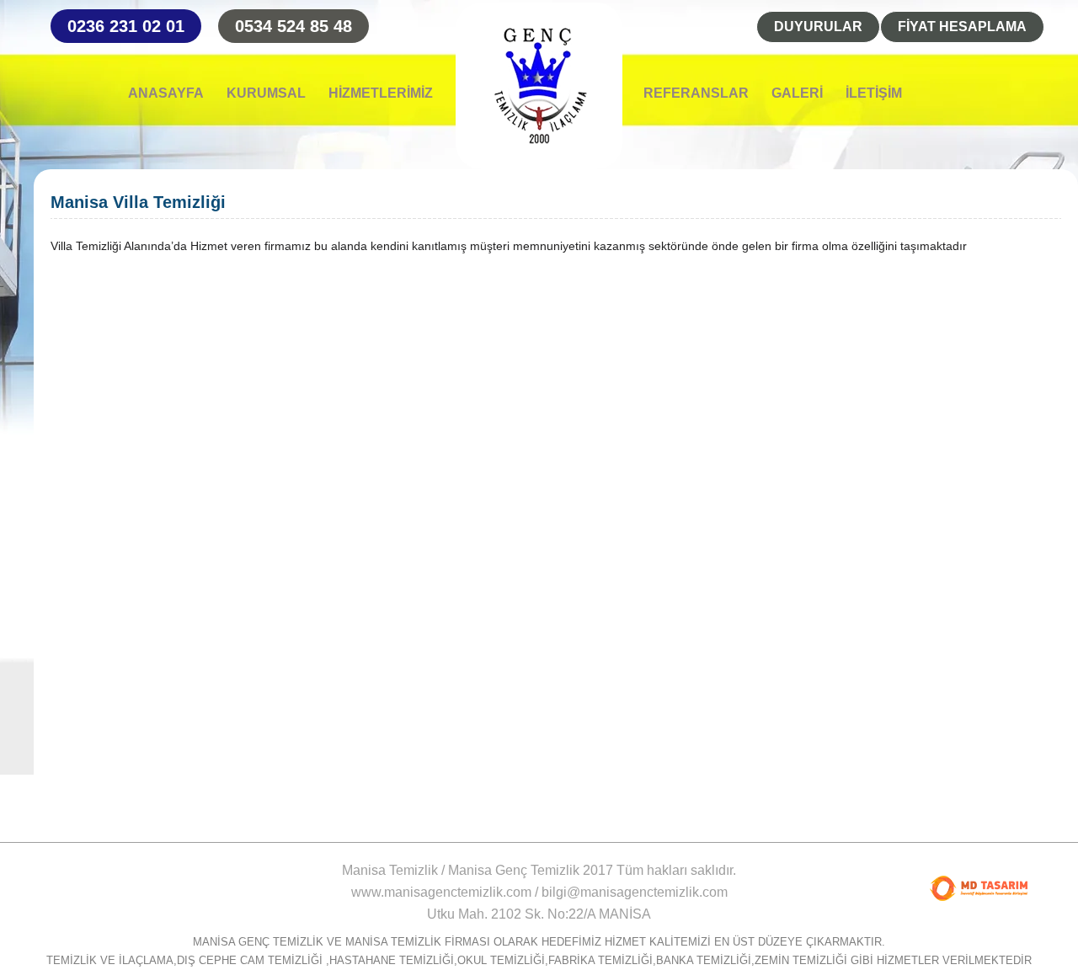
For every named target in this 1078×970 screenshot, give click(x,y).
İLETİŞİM (874, 93)
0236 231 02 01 (125, 26)
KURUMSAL (266, 93)
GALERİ (797, 93)
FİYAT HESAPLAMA (962, 26)
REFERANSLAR (696, 93)
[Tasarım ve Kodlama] (978, 888)
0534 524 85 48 (293, 26)
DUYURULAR (818, 26)
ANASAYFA (166, 93)
